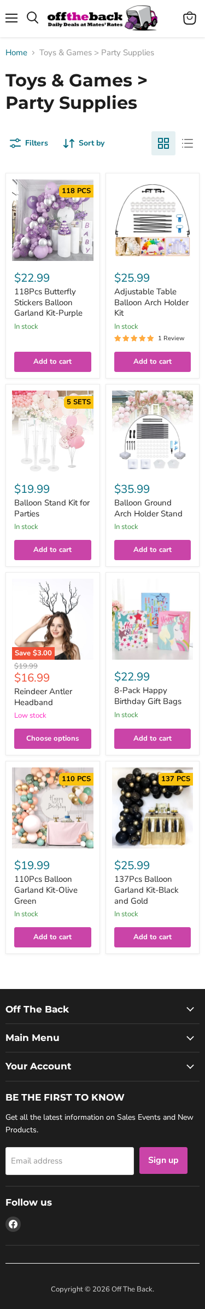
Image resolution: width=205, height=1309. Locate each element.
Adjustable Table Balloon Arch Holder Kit (151, 302)
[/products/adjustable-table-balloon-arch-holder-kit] (153, 220)
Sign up (163, 1160)
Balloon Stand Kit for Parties (52, 508)
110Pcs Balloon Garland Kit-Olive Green (46, 890)
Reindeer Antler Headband (43, 697)
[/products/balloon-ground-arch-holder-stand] (153, 431)
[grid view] (163, 143)
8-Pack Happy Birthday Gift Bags (147, 696)
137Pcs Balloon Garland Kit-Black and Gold (146, 890)
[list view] (187, 143)
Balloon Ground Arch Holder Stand (148, 508)
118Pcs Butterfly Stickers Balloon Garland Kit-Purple (48, 302)
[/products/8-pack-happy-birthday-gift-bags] (153, 619)
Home (16, 52)
